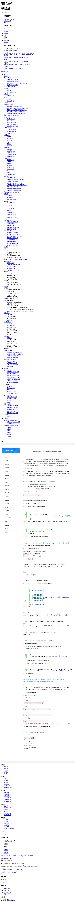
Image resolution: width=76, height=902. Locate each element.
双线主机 (9, 163)
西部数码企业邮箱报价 (12, 364)
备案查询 (6, 811)
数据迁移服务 (7, 370)
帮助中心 (6, 33)
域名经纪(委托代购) (12, 92)
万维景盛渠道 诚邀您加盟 (10, 420)
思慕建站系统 (7, 336)
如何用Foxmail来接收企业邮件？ (15, 354)
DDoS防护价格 (10, 203)
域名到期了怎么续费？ (12, 85)
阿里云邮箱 (7, 827)
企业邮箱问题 (7, 799)
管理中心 (6, 42)
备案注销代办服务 (11, 411)
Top (1, 873)
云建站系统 (7, 313)
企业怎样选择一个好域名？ (14, 81)
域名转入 (11, 57)
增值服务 (6, 368)
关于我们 (3, 856)
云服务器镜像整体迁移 (12, 382)
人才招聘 (19, 856)
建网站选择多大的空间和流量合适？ (16, 111)
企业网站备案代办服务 (12, 406)
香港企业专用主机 (11, 154)
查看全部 (6, 28)
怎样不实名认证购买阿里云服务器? (16, 179)
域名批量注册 (10, 95)
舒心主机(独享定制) (12, 131)
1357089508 (35, 866)
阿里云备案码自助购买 (12, 413)
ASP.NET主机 (10, 169)
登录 (5, 40)
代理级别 (9, 431)
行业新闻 (7, 471)
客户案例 (12, 268)
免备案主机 (9, 133)
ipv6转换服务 (10, 195)
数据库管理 (31, 54)
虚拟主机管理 (7, 815)
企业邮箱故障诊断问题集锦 (14, 355)
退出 (17, 50)
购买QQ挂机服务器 (12, 239)
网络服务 (6, 194)
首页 (5, 74)
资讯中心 (6, 31)
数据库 (6, 507)
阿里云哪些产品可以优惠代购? (14, 186)
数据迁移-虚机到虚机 (12, 373)
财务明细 (21, 61)
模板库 (8, 263)
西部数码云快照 (11, 225)
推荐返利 (9, 429)
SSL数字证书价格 (11, 214)
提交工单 (6, 68)
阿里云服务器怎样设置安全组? (14, 188)
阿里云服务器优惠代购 (12, 232)
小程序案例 (16, 270)
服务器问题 (7, 796)
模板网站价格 (10, 325)
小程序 (6, 521)
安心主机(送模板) (11, 129)
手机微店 (14, 266)
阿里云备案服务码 (11, 199)
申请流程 (9, 434)
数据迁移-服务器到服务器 (13, 379)
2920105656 (21, 863)
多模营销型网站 (11, 264)
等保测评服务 (10, 205)
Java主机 (9, 142)
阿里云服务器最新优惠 (12, 238)
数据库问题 (7, 792)
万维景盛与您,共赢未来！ (13, 423)
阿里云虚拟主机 (11, 119)
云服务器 (6, 176)
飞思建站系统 (7, 322)
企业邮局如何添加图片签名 (14, 357)
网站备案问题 (7, 801)
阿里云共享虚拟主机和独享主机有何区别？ (18, 108)
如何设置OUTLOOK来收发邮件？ (15, 352)
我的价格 (27, 64)
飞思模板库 (9, 323)
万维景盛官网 (4, 71)
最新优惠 (7, 467)
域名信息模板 (10, 101)
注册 (8, 40)
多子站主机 (9, 165)
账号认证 (22, 64)
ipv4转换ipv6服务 (11, 174)
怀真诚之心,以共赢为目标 (13, 422)
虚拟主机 (6, 103)
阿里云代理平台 (8, 823)
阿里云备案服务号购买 (12, 126)
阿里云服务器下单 (11, 241)
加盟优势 (9, 432)
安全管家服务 (10, 212)
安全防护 (7, 514)
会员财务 (7, 510)
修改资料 (6, 64)
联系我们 (7, 482)
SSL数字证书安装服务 (12, 217)
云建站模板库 (10, 314)
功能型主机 (7, 135)
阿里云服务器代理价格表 (13, 234)
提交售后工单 (7, 813)
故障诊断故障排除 (11, 398)
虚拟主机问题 (7, 794)
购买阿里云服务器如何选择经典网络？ (17, 185)
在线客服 (16, 68)
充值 (13, 872)
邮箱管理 (11, 54)
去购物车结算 (7, 21)
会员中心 (6, 50)
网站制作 (7, 528)
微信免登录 (12, 64)
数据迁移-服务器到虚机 (13, 375)
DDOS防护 (6, 784)
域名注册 (6, 76)
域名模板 (16, 57)
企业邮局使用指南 (8, 350)
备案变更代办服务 (11, 409)
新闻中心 (7, 460)
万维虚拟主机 (7, 128)
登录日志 (21, 68)
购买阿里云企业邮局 (12, 363)
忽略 (11, 25)
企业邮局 (7, 496)
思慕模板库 (9, 338)
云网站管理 (26, 54)
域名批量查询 (7, 807)
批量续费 (11, 61)
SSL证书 (26, 57)
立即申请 (9, 436)
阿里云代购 (7, 825)
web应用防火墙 (10, 208)
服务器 (15, 54)
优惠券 (30, 61)
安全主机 (9, 136)
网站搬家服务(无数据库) (13, 372)
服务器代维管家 (8, 787)
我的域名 (9, 99)
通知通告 (7, 464)
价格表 (12, 263)
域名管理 (6, 57)
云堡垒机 (9, 210)
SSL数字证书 (8, 517)
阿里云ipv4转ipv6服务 (12, 243)
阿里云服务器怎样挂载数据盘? (14, 183)
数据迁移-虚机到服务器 (13, 377)
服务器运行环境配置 (12, 397)
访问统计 (9, 402)
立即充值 (6, 35)
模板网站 (9, 144)
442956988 (13, 863)
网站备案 (7, 500)
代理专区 (6, 418)
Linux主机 (9, 140)
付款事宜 (7, 475)
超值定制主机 (10, 160)
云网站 (5, 248)
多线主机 (9, 161)
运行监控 (9, 400)
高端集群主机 (10, 167)
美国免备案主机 (11, 156)
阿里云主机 (7, 117)
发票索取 (26, 61)
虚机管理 (6, 54)
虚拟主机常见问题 (8, 104)
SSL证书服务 (10, 197)
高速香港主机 (10, 153)
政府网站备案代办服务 (12, 407)
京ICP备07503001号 (6, 859)
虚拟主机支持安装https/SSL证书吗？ (16, 113)
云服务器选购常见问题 (9, 178)
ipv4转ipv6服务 (10, 223)
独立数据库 (9, 145)
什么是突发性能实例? (12, 181)
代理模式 (9, 427)
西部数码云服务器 (8, 220)
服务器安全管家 (11, 388)
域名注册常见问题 (8, 78)
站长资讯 (25, 856)
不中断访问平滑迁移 (12, 381)
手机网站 (17, 264)
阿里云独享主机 (11, 120)
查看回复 (11, 68)
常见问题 (7, 485)
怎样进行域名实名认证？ (13, 79)
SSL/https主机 (10, 138)
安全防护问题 (7, 797)
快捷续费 (16, 61)
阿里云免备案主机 (11, 122)
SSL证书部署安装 (11, 393)
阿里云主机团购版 (11, 124)
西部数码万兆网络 (11, 229)
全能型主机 (7, 158)
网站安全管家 (10, 386)
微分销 (8, 268)
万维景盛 (6, 819)
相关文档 (7, 478)
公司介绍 (6, 766)
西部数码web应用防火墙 (13, 227)
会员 (7, 872)
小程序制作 (9, 270)
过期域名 (9, 416)
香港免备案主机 (11, 149)
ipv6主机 (6, 170)
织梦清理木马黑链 (11, 391)
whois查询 (6, 809)
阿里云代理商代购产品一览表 (14, 236)
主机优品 (6, 821)
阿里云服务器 (7, 230)
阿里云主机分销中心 (9, 828)
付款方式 (14, 856)
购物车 (6, 12)
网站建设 (7, 525)
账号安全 (17, 64)
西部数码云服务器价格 (12, 222)
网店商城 (9, 266)
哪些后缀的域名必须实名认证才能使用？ (17, 83)
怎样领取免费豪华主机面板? (14, 190)
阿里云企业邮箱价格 (12, 361)
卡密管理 (21, 57)
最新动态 (6, 768)
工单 (15, 872)
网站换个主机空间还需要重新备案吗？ (17, 110)
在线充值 (18, 48)
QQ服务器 (20, 54)
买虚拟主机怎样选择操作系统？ (15, 106)
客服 (10, 872)
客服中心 (6, 774)
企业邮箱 (6, 348)
